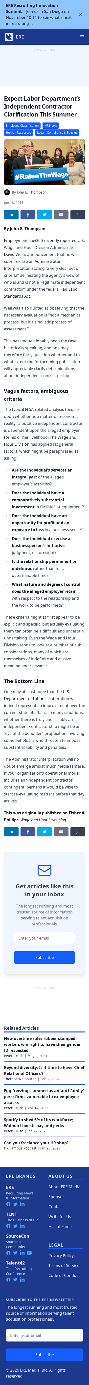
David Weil (13, 254)
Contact (55, 1206)
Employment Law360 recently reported (40, 240)
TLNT (11, 1214)
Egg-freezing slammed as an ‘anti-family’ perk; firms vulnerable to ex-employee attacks (44, 1096)
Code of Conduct (64, 1275)
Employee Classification (22, 125)
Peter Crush (13, 1055)
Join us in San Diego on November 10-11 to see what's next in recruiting (39, 14)
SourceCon (17, 1236)
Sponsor (56, 1196)
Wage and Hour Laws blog (43, 820)
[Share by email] (61, 214)
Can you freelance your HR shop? (36, 1143)
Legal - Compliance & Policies (57, 132)
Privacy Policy (61, 1255)
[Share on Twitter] (44, 214)
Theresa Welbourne (20, 1078)
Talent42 (15, 1263)
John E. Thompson (32, 192)
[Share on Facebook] (28, 214)
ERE (10, 1187)
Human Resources (18, 132)
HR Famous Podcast (20, 1148)
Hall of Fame (60, 1226)
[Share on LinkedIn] (11, 214)
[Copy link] (77, 214)
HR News (50, 125)
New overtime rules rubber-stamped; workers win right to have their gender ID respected (42, 1044)
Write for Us (59, 1216)
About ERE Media (64, 1186)
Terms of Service (63, 1265)
